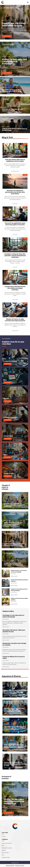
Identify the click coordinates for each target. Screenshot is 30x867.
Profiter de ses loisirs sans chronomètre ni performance (14, 61)
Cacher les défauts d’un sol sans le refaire (14, 657)
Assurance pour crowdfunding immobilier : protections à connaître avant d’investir (14, 710)
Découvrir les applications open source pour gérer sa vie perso (15, 223)
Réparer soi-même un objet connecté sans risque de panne (15, 319)
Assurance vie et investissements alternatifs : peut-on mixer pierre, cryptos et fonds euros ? (15, 728)
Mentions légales (10, 865)
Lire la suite (14, 576)
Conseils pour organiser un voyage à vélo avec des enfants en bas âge (14, 504)
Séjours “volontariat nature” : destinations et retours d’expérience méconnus (13, 524)
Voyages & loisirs (8, 7)
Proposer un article (19, 865)
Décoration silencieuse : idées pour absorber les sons (14, 630)
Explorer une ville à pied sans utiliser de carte (13, 24)
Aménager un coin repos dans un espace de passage (13, 616)
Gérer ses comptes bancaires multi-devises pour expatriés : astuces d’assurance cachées (13, 746)
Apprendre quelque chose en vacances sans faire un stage (12, 90)
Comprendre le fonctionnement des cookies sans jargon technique (15, 288)
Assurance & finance (17, 695)
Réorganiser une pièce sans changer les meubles (14, 644)
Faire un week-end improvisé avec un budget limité (14, 129)
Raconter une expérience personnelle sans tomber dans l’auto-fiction (15, 192)
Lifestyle (6, 99)
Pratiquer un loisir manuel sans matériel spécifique (12, 110)
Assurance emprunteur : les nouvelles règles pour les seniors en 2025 (15, 764)
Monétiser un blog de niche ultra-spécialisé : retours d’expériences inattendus (15, 255)
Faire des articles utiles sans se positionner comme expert (15, 160)
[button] (28, 2)
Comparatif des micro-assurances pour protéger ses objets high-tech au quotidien (15, 692)
